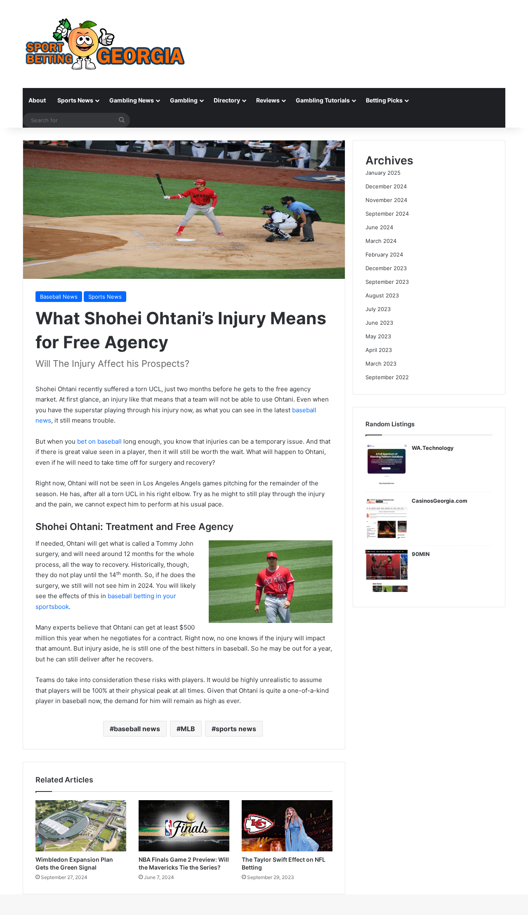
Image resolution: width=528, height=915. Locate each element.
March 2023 (380, 363)
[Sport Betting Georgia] (105, 44)
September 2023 (387, 281)
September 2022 (387, 377)
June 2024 (379, 227)
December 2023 (386, 268)
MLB (188, 729)
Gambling (184, 100)
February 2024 (384, 254)
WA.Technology (433, 447)
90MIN (421, 554)
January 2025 (383, 172)
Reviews (268, 100)
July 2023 (378, 309)
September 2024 (387, 213)
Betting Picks (384, 100)
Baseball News (59, 296)
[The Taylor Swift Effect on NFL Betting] (287, 825)
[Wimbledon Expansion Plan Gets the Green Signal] (80, 825)
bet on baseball (99, 441)
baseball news (137, 729)
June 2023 (379, 322)
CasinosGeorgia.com (439, 500)
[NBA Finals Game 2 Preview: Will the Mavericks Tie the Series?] (184, 825)
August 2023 (382, 295)
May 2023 (378, 336)
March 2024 (380, 241)
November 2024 (386, 200)
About (37, 100)
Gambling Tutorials (323, 100)
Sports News (75, 100)
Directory (227, 100)
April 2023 (378, 350)
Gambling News (131, 100)
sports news (236, 729)
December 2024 (386, 186)
